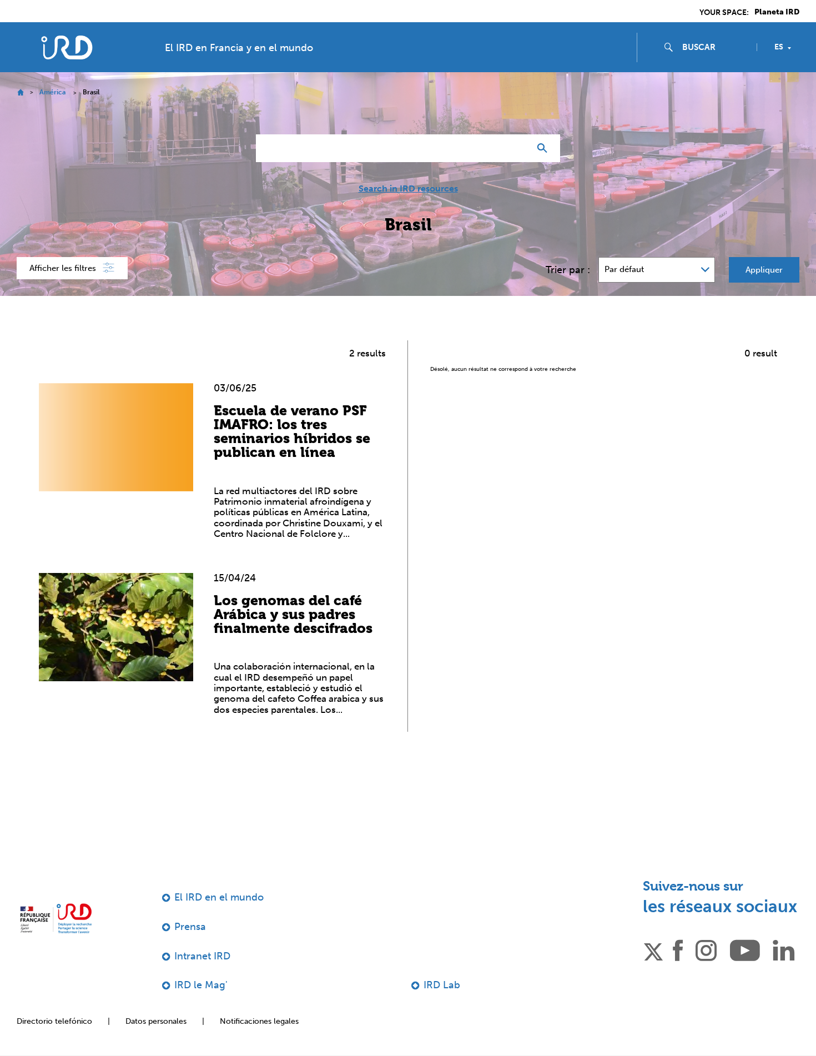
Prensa (190, 927)
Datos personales (156, 1021)
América (52, 92)
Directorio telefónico (54, 1021)
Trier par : (568, 270)
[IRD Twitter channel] (653, 949)
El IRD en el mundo (219, 897)
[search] (715, 47)
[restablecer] (516, 148)
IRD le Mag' (201, 985)
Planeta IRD (776, 12)
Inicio (20, 92)
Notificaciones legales (259, 1021)
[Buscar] (545, 148)
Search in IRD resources (408, 188)
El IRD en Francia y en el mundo (239, 48)
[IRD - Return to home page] (66, 47)
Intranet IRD (202, 956)
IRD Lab (442, 985)
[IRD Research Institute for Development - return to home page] (56, 918)
